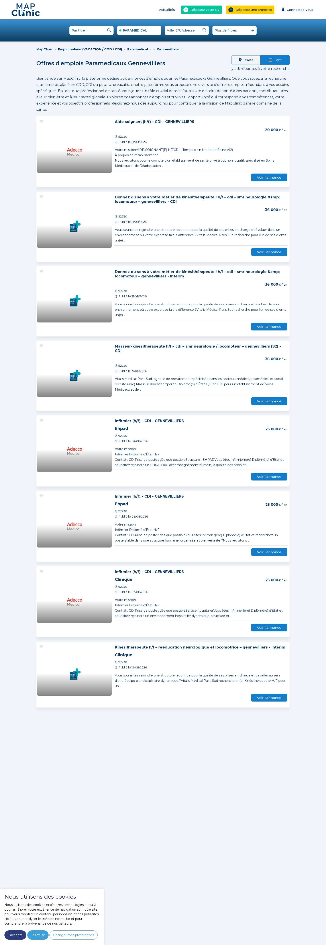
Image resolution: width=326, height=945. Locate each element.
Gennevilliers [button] (168, 49)
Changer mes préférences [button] (73, 935)
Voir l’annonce (269, 177)
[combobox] (139, 30)
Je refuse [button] (38, 935)
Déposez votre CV (205, 10)
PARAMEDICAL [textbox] (135, 30)
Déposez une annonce (254, 10)
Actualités (167, 10)
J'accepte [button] (15, 935)
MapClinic (44, 49)
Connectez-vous (300, 10)
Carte (248, 60)
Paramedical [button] (138, 49)
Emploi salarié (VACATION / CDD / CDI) (90, 49)
